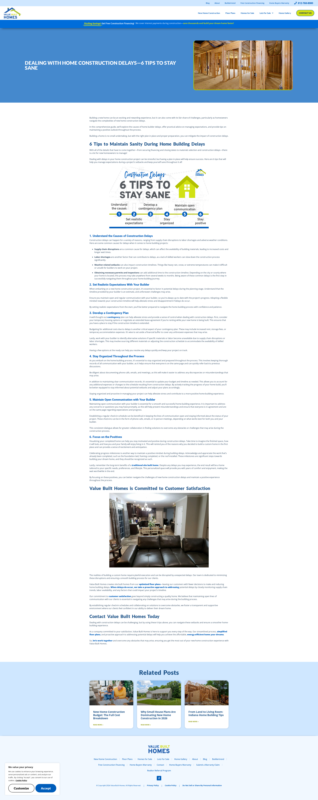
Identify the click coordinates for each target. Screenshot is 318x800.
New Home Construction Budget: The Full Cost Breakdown (109, 715)
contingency (113, 317)
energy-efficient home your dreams (205, 634)
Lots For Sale (265, 13)
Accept (46, 788)
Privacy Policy (153, 785)
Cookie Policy (21, 780)
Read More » (98, 725)
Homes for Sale (247, 13)
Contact (160, 764)
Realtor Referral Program (159, 770)
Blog (208, 3)
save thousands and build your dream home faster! (208, 23)
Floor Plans (230, 13)
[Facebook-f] (159, 778)
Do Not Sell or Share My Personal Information (202, 785)
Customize (21, 788)
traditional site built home (145, 465)
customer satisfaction (119, 596)
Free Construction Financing (252, 3)
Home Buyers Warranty (279, 3)
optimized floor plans (149, 584)
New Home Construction (209, 13)
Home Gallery (285, 13)
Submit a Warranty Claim (208, 764)
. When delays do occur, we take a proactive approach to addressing (144, 587)
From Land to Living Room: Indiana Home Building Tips (206, 713)
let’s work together (102, 640)
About (217, 3)
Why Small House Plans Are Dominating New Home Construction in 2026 (158, 715)
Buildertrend (230, 3)
